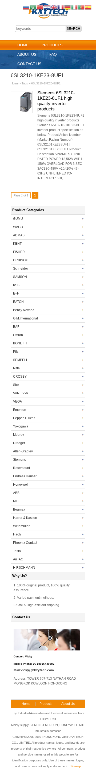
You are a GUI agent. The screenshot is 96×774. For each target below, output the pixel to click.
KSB (16, 285)
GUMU (18, 219)
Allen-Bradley (23, 451)
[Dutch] (46, 7)
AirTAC (18, 559)
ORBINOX (20, 260)
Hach (17, 534)
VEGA (17, 401)
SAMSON (20, 277)
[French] (60, 7)
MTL (16, 501)
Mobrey (18, 435)
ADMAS (19, 235)
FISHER (19, 252)
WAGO (18, 227)
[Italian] (74, 7)
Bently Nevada (23, 310)
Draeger (19, 443)
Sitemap (75, 766)
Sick (16, 385)
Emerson (19, 410)
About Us (26, 54)
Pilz (15, 351)
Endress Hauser (25, 476)
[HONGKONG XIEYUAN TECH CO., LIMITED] (48, 18)
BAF (16, 327)
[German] (67, 7)
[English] (53, 7)
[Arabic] (33, 7)
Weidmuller (21, 526)
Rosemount (21, 468)
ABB (16, 493)
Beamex (19, 509)
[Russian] (26, 7)
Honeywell (21, 484)
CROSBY (20, 376)
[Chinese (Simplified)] (40, 7)
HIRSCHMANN (24, 568)
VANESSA (20, 393)
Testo (17, 551)
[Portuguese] (81, 7)
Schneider (20, 268)
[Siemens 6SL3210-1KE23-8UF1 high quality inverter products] (22, 112)
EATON (18, 302)
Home (23, 45)
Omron (18, 335)
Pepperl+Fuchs (24, 418)
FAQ (53, 54)
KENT (17, 243)
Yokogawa (20, 426)
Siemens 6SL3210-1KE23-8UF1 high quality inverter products (56, 100)
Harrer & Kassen (25, 518)
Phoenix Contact (25, 543)
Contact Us (29, 64)
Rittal (17, 368)
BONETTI (20, 343)
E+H (16, 293)
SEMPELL (20, 360)
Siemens (19, 460)
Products (52, 45)
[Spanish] (88, 7)
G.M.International (25, 318)
